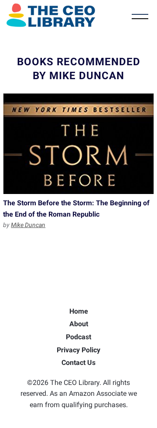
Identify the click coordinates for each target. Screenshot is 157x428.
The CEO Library (51, 15)
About (78, 324)
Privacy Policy (78, 350)
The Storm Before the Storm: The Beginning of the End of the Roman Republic (78, 143)
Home (78, 311)
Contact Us (78, 362)
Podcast (78, 337)
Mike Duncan (28, 224)
